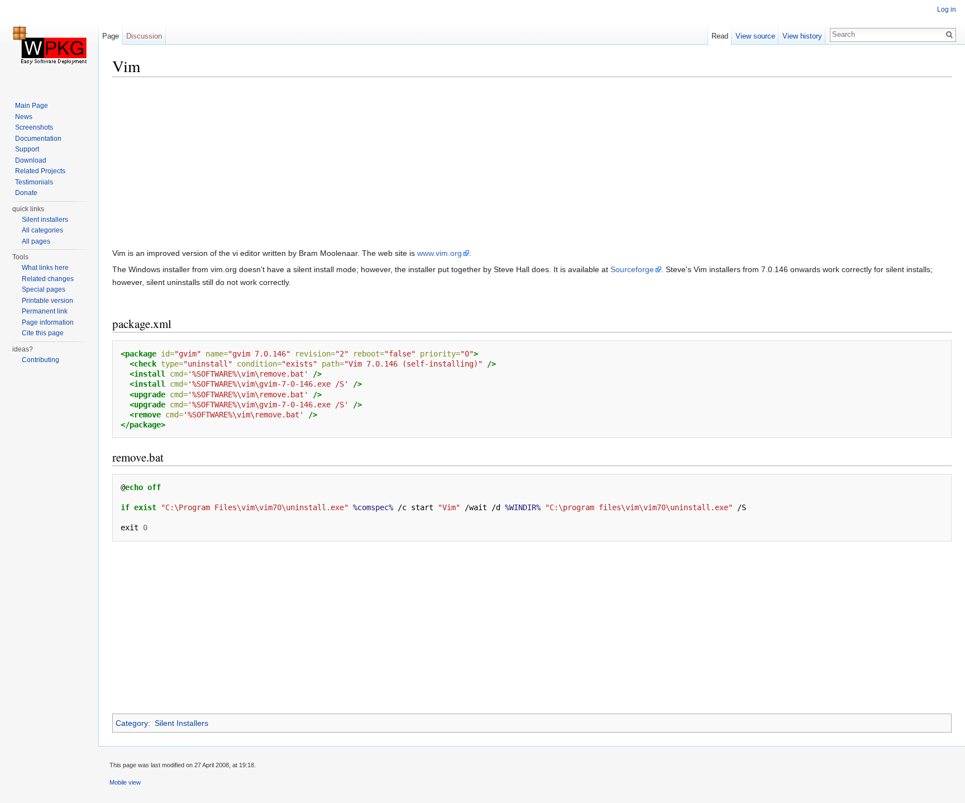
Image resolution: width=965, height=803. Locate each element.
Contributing (40, 360)
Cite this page (43, 333)
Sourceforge (632, 269)
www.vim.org (439, 253)
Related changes (48, 279)
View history (802, 36)
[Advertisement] (447, 165)
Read (719, 36)
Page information (48, 322)
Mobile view (125, 782)
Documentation (38, 138)
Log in (946, 9)
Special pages (43, 289)
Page (110, 36)
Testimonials (34, 182)
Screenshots (34, 127)
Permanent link (45, 311)
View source (755, 36)
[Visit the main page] (49, 44)
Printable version (47, 301)
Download (30, 160)
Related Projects (40, 171)
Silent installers (45, 220)
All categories (42, 230)
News (23, 117)
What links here (45, 268)
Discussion (144, 36)
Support (27, 149)
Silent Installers (181, 723)
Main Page (31, 106)
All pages (36, 241)
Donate (26, 193)
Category (132, 723)
